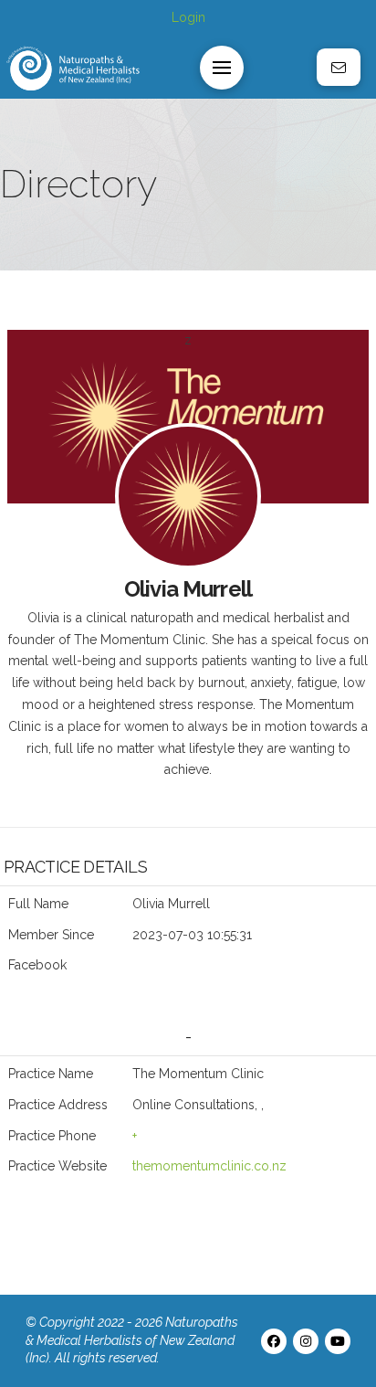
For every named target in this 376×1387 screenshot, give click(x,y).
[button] (222, 68)
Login (188, 17)
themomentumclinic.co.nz (209, 1166)
